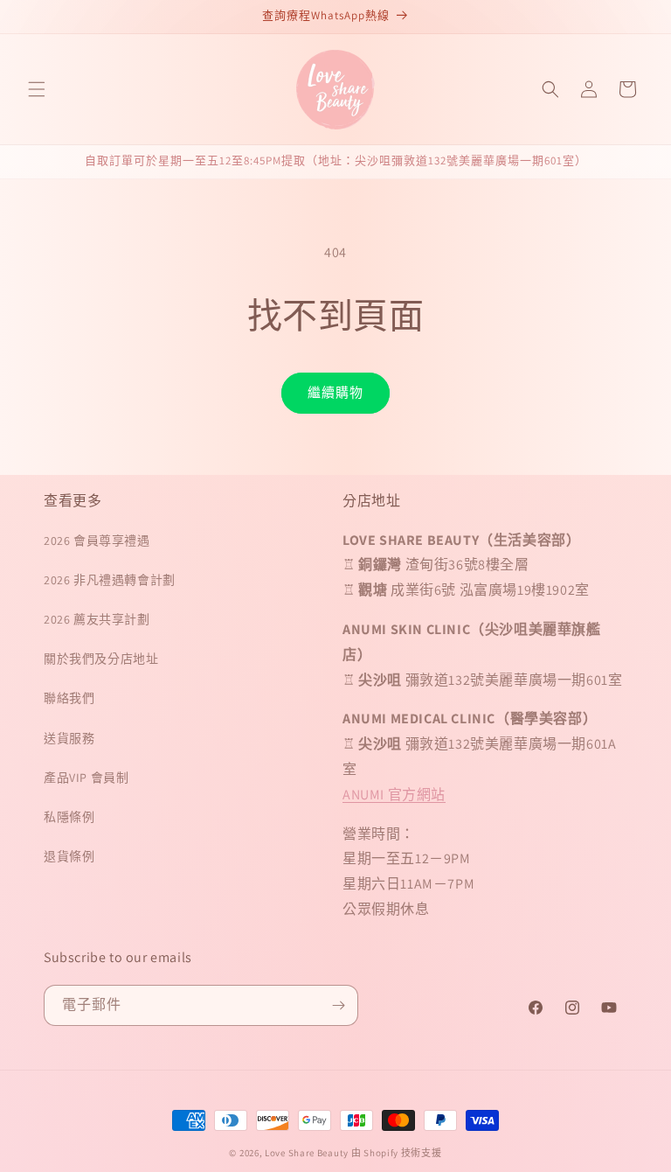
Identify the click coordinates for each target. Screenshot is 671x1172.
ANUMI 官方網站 (394, 794)
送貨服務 (69, 738)
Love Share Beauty (307, 1153)
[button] (36, 89)
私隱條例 (69, 817)
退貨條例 (69, 856)
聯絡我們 (69, 698)
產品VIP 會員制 (86, 777)
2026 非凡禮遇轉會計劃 (110, 580)
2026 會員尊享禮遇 (97, 540)
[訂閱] (338, 1005)
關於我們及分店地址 (101, 658)
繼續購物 (335, 392)
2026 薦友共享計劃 (97, 619)
